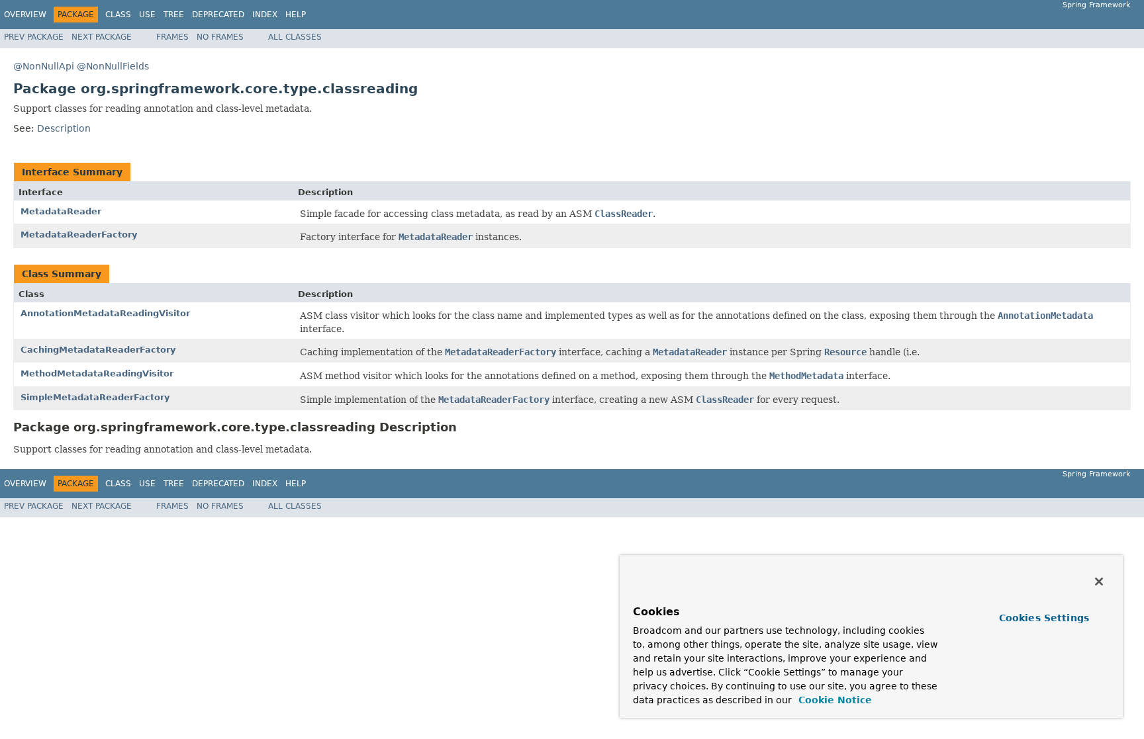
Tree (174, 14)
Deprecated (218, 14)
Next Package (102, 37)
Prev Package (34, 37)
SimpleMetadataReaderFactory (95, 397)
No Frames (220, 37)
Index (264, 14)
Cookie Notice (833, 700)
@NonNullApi (43, 66)
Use (147, 14)
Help (295, 14)
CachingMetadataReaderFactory (98, 350)
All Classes (295, 37)
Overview (25, 14)
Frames (172, 37)
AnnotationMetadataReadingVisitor (105, 313)
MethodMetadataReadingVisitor (97, 373)
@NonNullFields (113, 66)
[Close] (1099, 581)
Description (64, 128)
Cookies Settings (1044, 618)
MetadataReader (61, 211)
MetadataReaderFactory (79, 234)
